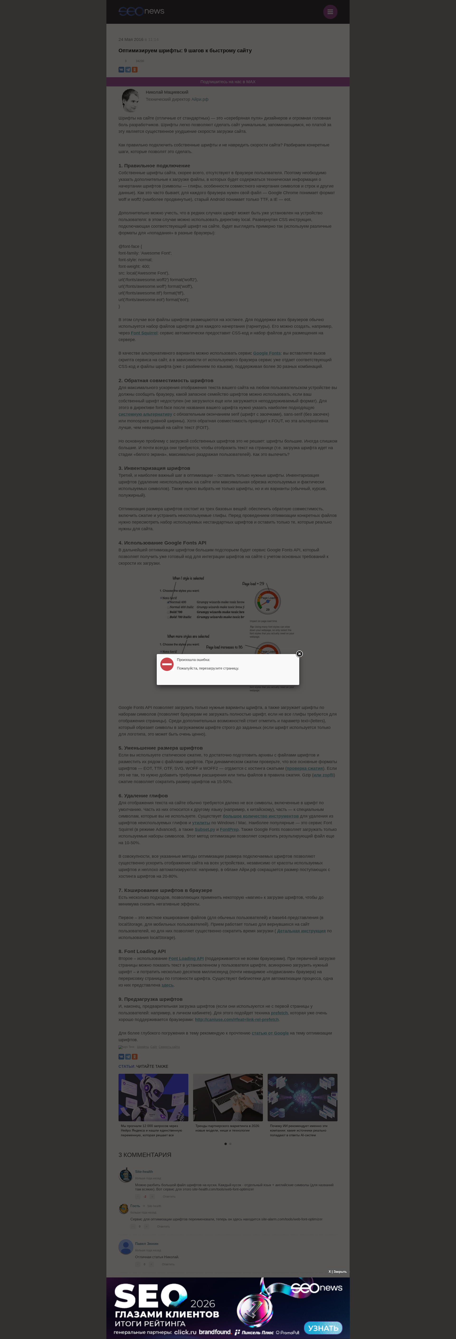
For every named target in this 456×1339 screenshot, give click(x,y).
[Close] (299, 654)
